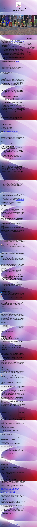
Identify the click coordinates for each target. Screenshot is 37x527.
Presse (9, 20)
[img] (18, 4)
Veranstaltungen (6, 19)
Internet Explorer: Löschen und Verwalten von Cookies (9, 491)
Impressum (17, 61)
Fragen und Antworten (5, 22)
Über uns (8, 21)
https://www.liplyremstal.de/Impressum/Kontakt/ (11, 131)
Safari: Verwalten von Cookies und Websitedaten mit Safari (9, 489)
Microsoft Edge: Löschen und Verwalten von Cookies (8, 492)
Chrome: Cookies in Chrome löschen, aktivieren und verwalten (10, 488)
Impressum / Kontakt (6, 24)
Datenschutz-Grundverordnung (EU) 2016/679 (17, 41)
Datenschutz (7, 23)
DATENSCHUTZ (21, 524)
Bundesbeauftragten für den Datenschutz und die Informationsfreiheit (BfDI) (12, 200)
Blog (9, 18)
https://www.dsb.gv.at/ (21, 199)
